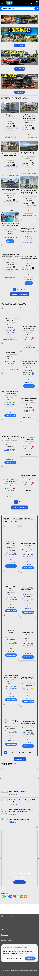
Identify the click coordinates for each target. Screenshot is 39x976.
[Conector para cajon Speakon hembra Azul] (11, 710)
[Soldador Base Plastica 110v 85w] (11, 621)
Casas (33, 120)
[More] (25, 896)
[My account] (31, 3)
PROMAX (13, 545)
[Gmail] (18, 896)
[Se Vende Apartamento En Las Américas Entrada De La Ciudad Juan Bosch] (29, 182)
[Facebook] (7, 896)
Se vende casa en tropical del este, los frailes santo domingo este (10, 225)
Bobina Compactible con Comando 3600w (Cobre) (22, 801)
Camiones (13, 322)
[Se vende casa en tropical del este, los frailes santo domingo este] (10, 217)
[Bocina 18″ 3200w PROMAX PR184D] (11, 532)
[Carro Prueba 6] (10, 346)
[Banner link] (19, 778)
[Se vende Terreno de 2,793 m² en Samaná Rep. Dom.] (29, 146)
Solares (33, 156)
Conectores (9, 679)
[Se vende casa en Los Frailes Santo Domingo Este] (10, 146)
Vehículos (7, 322)
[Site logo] (9, 3)
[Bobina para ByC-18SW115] (4, 793)
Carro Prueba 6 (10, 352)
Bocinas (8, 545)
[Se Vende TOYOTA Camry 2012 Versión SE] (10, 471)
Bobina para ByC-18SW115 (17, 791)
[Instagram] (14, 896)
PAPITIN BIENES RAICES (10, 128)
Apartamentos (14, 119)
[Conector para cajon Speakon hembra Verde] (27, 668)
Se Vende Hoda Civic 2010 (28, 475)
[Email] (21, 896)
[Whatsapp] (3, 896)
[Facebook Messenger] (10, 896)
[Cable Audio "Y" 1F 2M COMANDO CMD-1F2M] (27, 578)
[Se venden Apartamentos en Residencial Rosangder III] (10, 107)
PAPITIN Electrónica (29, 374)
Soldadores (11, 634)
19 (26, 752)
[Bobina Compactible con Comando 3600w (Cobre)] (4, 802)
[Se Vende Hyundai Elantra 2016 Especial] (29, 393)
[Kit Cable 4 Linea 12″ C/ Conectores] (27, 533)
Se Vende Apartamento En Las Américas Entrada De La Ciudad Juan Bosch (29, 192)
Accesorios (5, 440)
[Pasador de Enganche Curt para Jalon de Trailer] (29, 355)
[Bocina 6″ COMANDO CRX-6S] (11, 577)
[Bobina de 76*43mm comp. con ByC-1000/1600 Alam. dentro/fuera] (4, 812)
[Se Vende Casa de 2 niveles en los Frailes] (10, 183)
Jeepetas (31, 330)
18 (23, 752)
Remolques (25, 365)
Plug (28, 636)
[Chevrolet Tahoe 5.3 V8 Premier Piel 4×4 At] (29, 316)
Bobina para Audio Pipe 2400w (19, 819)
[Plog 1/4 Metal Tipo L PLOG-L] (27, 623)
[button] (29, 386)
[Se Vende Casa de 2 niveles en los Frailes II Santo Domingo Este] (10, 248)
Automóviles (13, 354)
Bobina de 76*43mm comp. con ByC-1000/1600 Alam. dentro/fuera (21, 810)
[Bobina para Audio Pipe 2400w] (4, 821)
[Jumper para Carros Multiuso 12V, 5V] (10, 426)
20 (30, 752)
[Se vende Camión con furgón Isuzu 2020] (10, 312)
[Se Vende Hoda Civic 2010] (29, 465)
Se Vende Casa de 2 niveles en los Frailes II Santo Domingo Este (10, 256)
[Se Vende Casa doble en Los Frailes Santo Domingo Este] (29, 250)
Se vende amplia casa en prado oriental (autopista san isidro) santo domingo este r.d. (28, 229)
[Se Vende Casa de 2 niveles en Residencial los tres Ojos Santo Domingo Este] (29, 107)
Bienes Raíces (6, 119)
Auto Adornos (32, 365)
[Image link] (6, 918)
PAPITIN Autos (10, 332)
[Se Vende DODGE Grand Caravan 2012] (29, 428)
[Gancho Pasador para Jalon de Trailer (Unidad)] (10, 381)
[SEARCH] (35, 8)
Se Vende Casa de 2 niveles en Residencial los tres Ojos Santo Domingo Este (29, 116)
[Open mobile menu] (2, 3)
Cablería (28, 547)
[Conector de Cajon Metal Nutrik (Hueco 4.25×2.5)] (11, 666)
